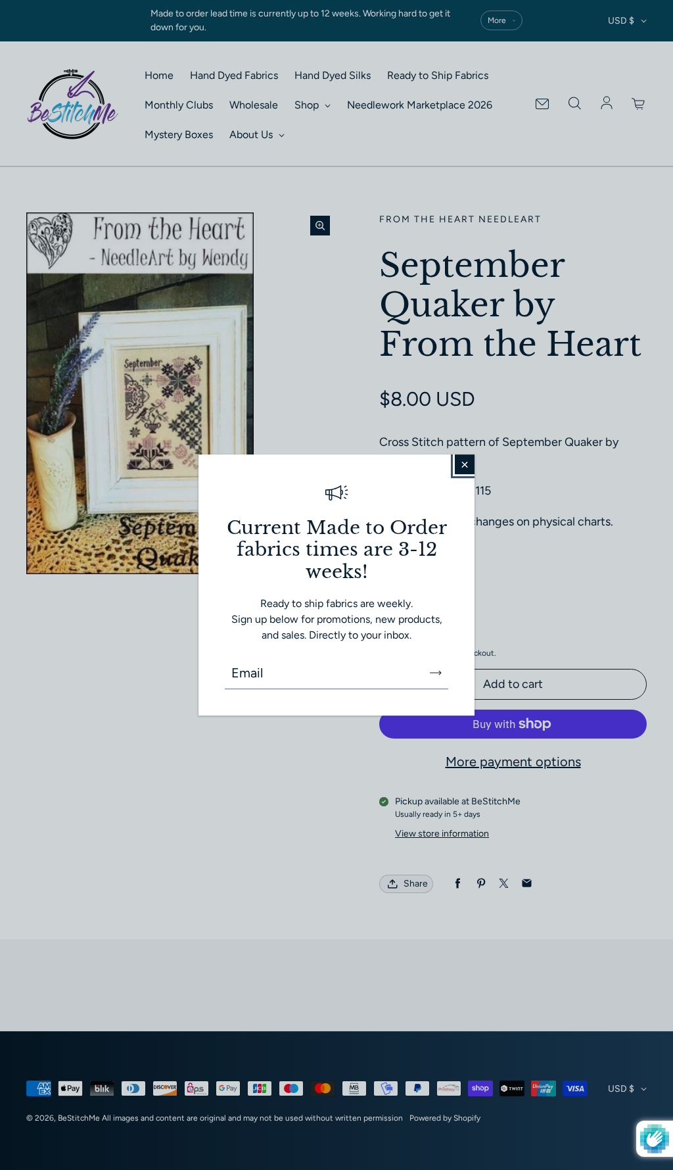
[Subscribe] (436, 672)
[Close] (465, 464)
